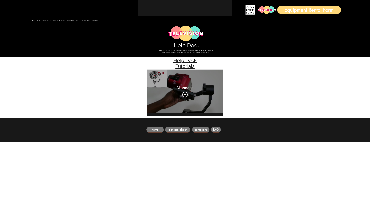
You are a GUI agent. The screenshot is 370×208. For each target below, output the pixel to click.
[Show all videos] (185, 114)
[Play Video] (185, 94)
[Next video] (219, 91)
